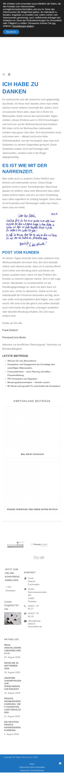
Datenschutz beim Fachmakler (32, 767)
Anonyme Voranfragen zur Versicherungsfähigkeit (12, 683)
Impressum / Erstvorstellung (32, 770)
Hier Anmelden (11, 589)
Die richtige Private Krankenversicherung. (12, 726)
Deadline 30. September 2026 (11, 666)
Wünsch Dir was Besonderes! (21, 361)
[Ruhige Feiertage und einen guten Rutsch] (32, 483)
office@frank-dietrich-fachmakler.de (35, 624)
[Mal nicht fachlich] (32, 428)
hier (54, 23)
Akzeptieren (11, 32)
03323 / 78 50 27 (33, 607)
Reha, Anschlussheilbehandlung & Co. (12, 649)
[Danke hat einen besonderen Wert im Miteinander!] (32, 56)
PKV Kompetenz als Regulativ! (22, 379)
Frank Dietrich (11, 330)
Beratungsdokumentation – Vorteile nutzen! (28, 382)
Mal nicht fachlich (32, 454)
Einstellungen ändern (23, 26)
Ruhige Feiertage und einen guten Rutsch (32, 509)
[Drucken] (11, 74)
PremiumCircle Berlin (14, 337)
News (32, 764)
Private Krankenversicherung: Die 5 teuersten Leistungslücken (12, 705)
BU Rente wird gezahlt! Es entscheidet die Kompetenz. (34, 386)
